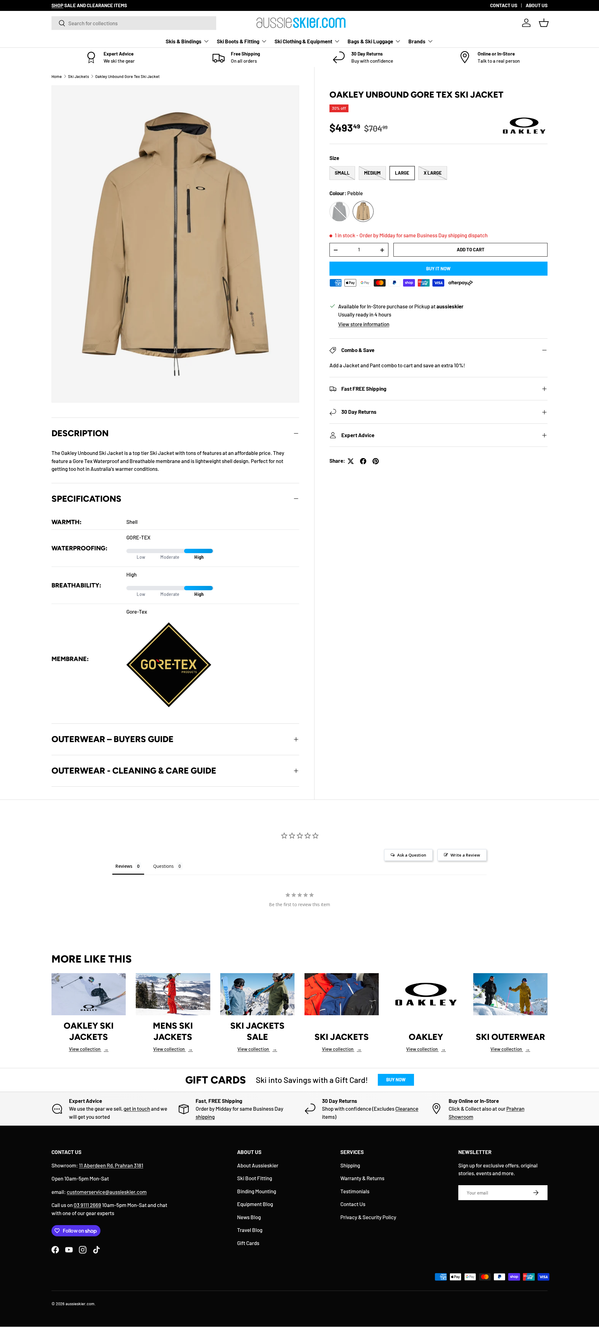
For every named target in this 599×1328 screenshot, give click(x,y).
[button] (544, 23)
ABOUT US (537, 5)
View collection (89, 1049)
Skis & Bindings (184, 41)
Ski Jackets (78, 76)
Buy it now (438, 269)
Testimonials (354, 1191)
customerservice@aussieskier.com (107, 1192)
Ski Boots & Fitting (238, 41)
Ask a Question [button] (411, 855)
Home (56, 76)
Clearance (406, 1108)
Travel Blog (249, 1230)
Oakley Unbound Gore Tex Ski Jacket (127, 76)
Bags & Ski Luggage (370, 41)
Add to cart (471, 250)
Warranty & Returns (362, 1178)
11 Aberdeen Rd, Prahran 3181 (111, 1165)
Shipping (350, 1165)
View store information (363, 324)
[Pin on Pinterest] (375, 461)
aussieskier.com (80, 1303)
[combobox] (133, 23)
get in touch (137, 1108)
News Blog (249, 1217)
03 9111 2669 (87, 1205)
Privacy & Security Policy (368, 1217)
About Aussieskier (257, 1165)
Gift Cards (248, 1243)
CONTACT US (503, 5)
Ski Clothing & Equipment (303, 41)
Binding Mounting (256, 1191)
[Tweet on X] (350, 461)
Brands (417, 41)
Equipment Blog (255, 1204)
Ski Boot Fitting (254, 1178)
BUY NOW (396, 1079)
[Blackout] (339, 212)
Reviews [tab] (123, 866)
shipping (205, 1116)
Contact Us (352, 1204)
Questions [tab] (163, 866)
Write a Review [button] (465, 855)
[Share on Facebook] (363, 461)
